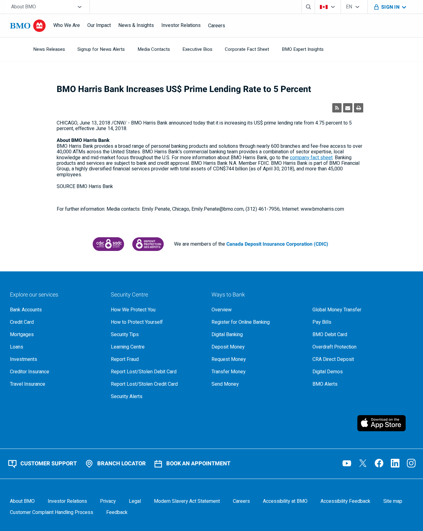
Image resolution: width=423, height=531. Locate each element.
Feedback (117, 512)
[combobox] (47, 7)
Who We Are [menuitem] (66, 25)
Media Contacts (153, 49)
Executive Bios (197, 49)
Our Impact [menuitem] (99, 25)
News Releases (49, 49)
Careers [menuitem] (216, 25)
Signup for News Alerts (101, 49)
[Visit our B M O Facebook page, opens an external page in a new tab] (379, 463)
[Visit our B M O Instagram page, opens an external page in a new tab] (411, 463)
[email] (347, 107)
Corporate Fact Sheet (247, 49)
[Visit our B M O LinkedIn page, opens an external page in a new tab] (395, 463)
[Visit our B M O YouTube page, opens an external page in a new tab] (346, 463)
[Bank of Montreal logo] (28, 26)
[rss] (337, 107)
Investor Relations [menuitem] (181, 25)
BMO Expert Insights (303, 49)
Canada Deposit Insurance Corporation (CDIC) (277, 244)
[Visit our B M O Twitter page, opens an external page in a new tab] (363, 463)
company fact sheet (311, 157)
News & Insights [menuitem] (136, 25)
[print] (358, 107)
